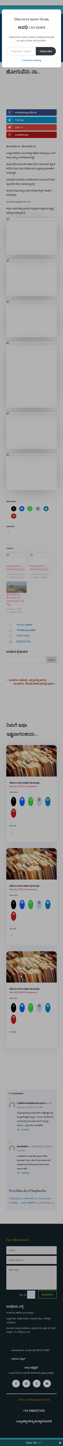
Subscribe (46, 51)
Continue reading (31, 60)
